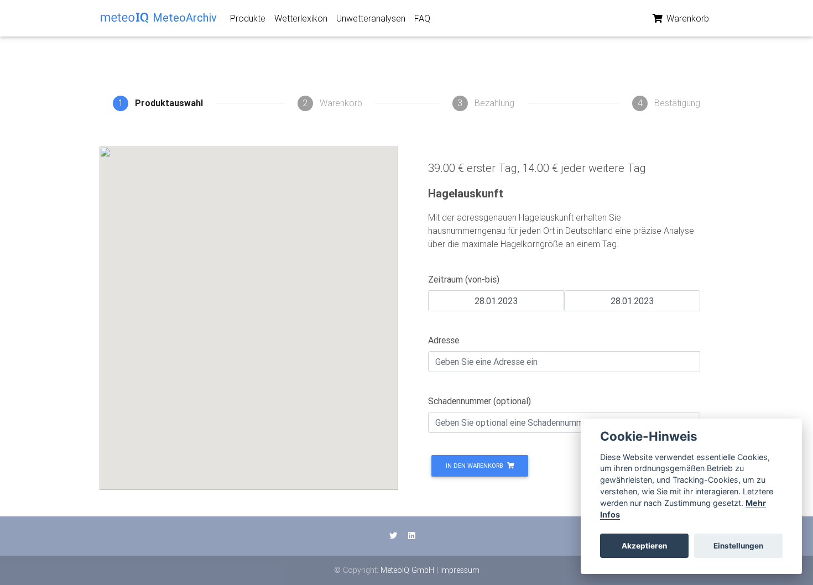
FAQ (422, 18)
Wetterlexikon (300, 18)
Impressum (460, 570)
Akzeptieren (644, 545)
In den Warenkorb (475, 465)
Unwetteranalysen (370, 18)
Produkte (247, 18)
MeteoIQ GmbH (407, 570)
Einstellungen (738, 545)
